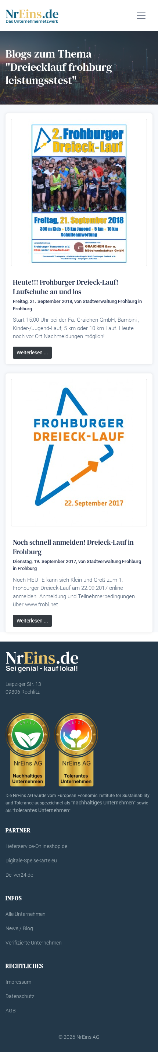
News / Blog (19, 928)
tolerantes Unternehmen (41, 810)
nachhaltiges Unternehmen (103, 803)
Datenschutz (20, 996)
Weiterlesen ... (32, 352)
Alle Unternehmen (26, 914)
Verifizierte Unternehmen (34, 943)
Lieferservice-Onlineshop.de (36, 846)
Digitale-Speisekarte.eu (31, 860)
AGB (11, 1010)
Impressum (18, 982)
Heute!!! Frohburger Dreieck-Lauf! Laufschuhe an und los (65, 286)
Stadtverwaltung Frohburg (110, 301)
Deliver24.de (19, 875)
